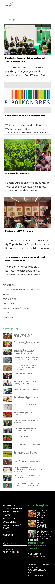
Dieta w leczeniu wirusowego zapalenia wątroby (26, 343)
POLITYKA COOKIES (11, 552)
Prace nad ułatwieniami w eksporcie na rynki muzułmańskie (25, 383)
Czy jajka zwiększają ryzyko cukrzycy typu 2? (26, 398)
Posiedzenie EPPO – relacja (19, 231)
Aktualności (9, 285)
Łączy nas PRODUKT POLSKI (26, 405)
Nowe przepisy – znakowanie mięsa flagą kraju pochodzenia (27, 461)
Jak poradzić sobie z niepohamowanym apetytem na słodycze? (28, 469)
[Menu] (49, 4)
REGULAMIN (8, 549)
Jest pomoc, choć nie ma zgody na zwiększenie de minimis (27, 453)
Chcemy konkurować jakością (27, 389)
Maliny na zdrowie (21, 436)
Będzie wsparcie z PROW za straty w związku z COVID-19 (26, 358)
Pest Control (10, 299)
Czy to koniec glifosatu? (17, 173)
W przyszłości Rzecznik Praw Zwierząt (26, 421)
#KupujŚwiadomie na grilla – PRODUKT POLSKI (26, 335)
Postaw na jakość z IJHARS (17, 308)
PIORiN (6, 313)
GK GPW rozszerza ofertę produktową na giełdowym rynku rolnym (25, 367)
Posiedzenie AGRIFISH (23, 373)
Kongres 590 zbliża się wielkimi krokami (25, 115)
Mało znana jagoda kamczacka (27, 444)
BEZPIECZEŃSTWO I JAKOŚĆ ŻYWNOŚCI (21, 290)
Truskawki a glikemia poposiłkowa (23, 413)
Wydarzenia (9, 304)
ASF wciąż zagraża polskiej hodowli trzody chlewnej (25, 429)
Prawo (6, 294)
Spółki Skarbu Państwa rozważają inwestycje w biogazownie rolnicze (24, 351)
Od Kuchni (8, 317)
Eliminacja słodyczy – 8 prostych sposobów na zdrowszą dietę (27, 484)
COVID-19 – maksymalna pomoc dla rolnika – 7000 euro (28, 476)
